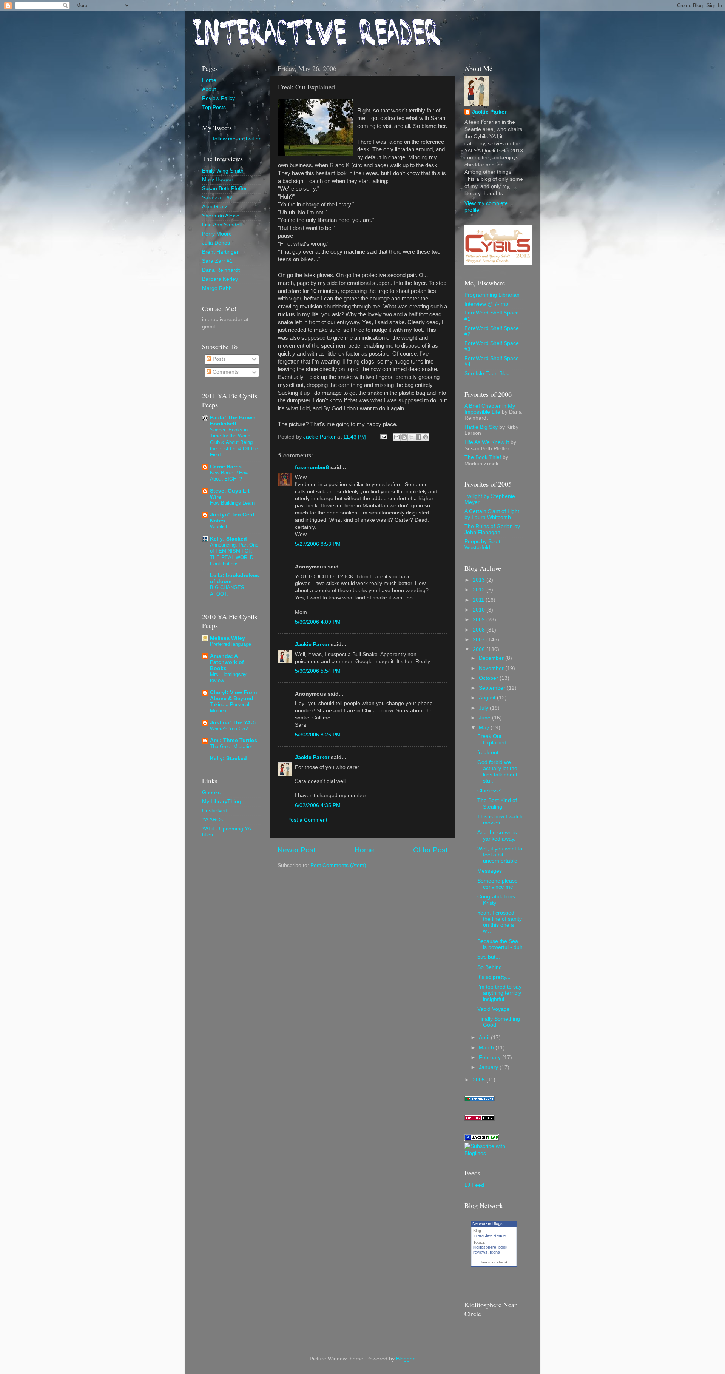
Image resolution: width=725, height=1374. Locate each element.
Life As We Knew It (486, 442)
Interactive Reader (490, 1235)
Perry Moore (217, 234)
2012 (479, 590)
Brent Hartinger (220, 252)
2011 (479, 600)
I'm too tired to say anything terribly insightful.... (499, 993)
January (489, 1067)
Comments (225, 372)
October (489, 678)
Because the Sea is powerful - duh (500, 944)
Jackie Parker (312, 644)
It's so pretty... (494, 977)
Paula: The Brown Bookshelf (233, 421)
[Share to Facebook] (418, 437)
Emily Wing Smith (223, 171)
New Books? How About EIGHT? (229, 476)
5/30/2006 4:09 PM (318, 622)
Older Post (430, 850)
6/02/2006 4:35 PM (318, 805)
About (209, 89)
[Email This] (397, 437)
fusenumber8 (312, 467)
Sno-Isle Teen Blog (487, 373)
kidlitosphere (484, 1247)
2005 (479, 1080)
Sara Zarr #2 (217, 197)
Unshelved (214, 810)
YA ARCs (212, 820)
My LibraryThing (221, 801)
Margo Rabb (217, 288)
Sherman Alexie (220, 216)
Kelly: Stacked (228, 539)
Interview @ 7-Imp (486, 304)
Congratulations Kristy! (496, 900)
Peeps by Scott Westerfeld (482, 544)
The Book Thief (482, 457)
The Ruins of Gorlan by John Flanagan (492, 529)
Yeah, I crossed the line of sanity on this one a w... (499, 922)
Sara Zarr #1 (217, 261)
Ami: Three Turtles (233, 740)
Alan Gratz (214, 206)
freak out (487, 752)
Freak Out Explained (491, 739)
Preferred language (230, 644)
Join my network (494, 1262)
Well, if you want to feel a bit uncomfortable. (499, 855)
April (485, 1037)
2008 (479, 630)
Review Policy (218, 98)
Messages (489, 871)
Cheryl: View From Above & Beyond (233, 695)
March (487, 1048)
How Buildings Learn (232, 503)
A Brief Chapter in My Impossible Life (489, 409)
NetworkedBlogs (487, 1223)
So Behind (489, 967)
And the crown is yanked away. (497, 835)
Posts (218, 359)
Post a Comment (307, 820)
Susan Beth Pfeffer (224, 188)
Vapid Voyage (493, 1009)
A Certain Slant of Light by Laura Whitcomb (491, 514)
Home (364, 850)
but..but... (488, 957)
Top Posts (214, 107)
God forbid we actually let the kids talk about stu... (497, 771)
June (485, 718)
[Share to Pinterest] (425, 437)
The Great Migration (231, 746)
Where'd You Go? (229, 729)
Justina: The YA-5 (233, 723)
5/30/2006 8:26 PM (318, 735)
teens (495, 1252)
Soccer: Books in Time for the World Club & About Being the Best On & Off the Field (234, 442)
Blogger (405, 1359)
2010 (479, 610)
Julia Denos (216, 243)
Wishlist (218, 527)
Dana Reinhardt (221, 270)
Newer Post (296, 850)
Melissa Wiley (227, 638)
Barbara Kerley (220, 279)
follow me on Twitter (237, 139)
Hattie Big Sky (481, 427)
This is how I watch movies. (500, 820)
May (485, 727)
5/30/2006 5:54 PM (318, 671)
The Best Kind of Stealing (497, 803)
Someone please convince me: (497, 884)
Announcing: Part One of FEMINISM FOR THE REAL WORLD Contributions (234, 554)
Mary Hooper (217, 179)
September (493, 688)
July (484, 708)
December (492, 658)
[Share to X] (411, 437)
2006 (479, 649)
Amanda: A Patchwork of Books (227, 662)
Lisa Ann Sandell (222, 225)
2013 (479, 580)
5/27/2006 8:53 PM (318, 544)
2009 (479, 619)
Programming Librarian (492, 295)
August (488, 698)
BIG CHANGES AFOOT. (227, 591)
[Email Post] (383, 437)
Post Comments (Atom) (338, 865)
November (492, 668)
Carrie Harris (226, 467)
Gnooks (211, 792)
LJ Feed (474, 1185)
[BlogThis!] (404, 437)
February (490, 1057)
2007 (479, 639)
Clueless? (489, 790)
